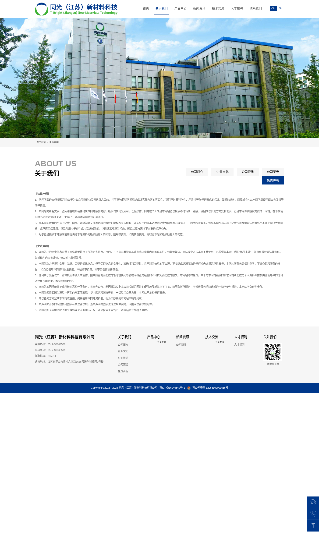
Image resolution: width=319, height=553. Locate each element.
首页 (146, 8)
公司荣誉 (273, 172)
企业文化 (222, 172)
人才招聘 (237, 8)
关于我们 (162, 8)
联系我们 (256, 8)
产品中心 (180, 8)
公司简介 (197, 172)
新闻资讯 (199, 8)
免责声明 (273, 180)
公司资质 (248, 172)
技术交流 (218, 8)
